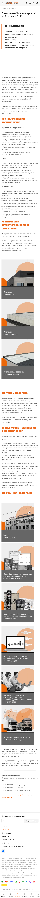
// (32, 889)
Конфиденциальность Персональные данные (15, 889)
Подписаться (31, 821)
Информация (6, 833)
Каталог (4, 826)
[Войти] (33, 3)
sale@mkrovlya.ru (7, 797)
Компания (5, 830)
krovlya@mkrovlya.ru (24, 795)
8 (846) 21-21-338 (7, 839)
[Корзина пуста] (37, 3)
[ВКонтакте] (3, 851)
